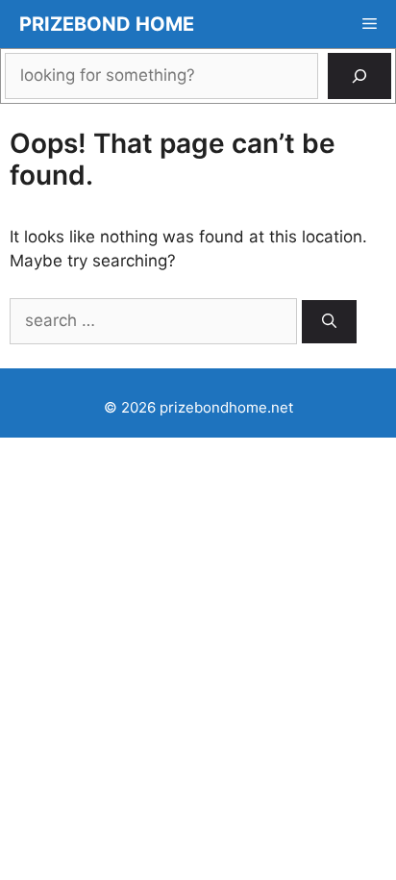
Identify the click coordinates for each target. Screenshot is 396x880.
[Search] (359, 76)
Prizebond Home (106, 24)
